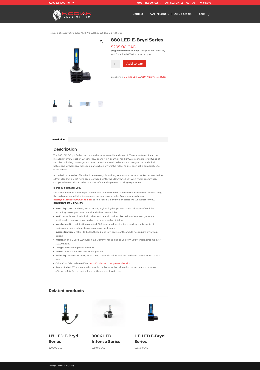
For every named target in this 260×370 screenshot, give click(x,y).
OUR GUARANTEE (173, 3)
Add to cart (134, 63)
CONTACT (191, 3)
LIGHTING (138, 14)
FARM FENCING (158, 14)
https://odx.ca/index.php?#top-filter (72, 199)
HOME (139, 3)
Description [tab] (58, 139)
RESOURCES (152, 3)
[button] (101, 41)
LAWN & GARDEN (182, 14)
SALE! (202, 14)
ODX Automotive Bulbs (68, 33)
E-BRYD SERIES (90, 33)
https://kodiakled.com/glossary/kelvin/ (109, 263)
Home (52, 33)
